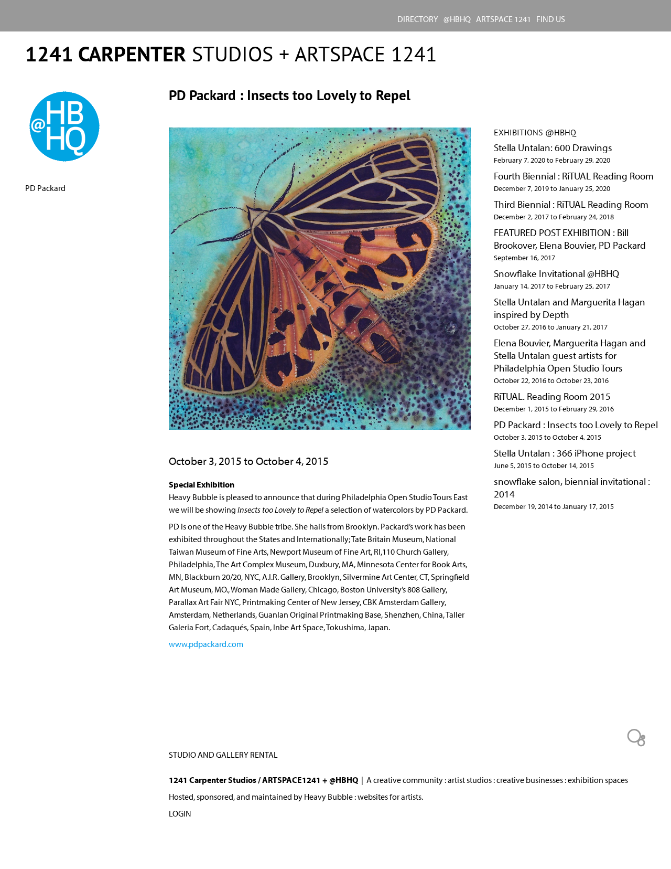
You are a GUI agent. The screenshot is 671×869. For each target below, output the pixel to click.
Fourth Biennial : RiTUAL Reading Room (574, 175)
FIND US (550, 19)
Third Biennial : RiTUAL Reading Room (571, 204)
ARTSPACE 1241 (503, 19)
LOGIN (180, 813)
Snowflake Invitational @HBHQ (556, 273)
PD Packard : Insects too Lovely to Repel (576, 424)
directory (417, 19)
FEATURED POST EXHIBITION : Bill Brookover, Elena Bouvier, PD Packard (570, 238)
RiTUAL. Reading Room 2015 (552, 396)
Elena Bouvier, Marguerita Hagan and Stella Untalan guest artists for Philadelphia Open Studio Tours (570, 355)
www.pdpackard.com (206, 644)
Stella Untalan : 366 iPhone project (565, 453)
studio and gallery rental (223, 754)
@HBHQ (457, 19)
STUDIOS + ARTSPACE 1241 (231, 53)
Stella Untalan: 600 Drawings (553, 147)
